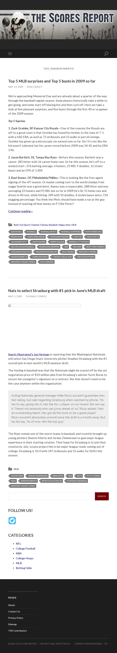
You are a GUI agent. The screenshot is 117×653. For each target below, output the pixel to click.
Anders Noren (93, 643)
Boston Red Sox (93, 232)
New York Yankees (95, 247)
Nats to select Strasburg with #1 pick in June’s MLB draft (56, 290)
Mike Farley (34, 87)
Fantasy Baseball (49, 224)
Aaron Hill (16, 232)
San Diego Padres (87, 252)
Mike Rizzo (58, 476)
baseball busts (48, 232)
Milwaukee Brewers (49, 247)
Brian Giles (16, 237)
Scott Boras (93, 476)
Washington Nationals (23, 262)
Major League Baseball (22, 247)
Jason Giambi (38, 242)
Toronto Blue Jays (62, 257)
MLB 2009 (77, 247)
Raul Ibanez (68, 252)
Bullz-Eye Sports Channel (26, 224)
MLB (73, 224)
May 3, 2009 (15, 296)
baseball (31, 232)
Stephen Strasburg (77, 481)
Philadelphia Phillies (46, 252)
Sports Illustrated (52, 481)
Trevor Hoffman (85, 257)
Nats (79, 476)
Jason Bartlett (19, 242)
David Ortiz (93, 237)
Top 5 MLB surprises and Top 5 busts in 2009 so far (52, 81)
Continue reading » (20, 211)
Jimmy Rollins (57, 242)
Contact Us (14, 611)
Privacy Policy (15, 617)
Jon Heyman (17, 476)
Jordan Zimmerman (38, 476)
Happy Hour (64, 224)
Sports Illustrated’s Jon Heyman (28, 354)
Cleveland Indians (59, 237)
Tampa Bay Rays (40, 257)
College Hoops (24, 558)
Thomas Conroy (36, 296)
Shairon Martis (19, 257)
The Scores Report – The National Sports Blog (43, 643)
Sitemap (12, 624)
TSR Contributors (17, 630)
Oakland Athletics (21, 252)
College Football (25, 548)
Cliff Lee (77, 237)
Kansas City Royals (79, 242)
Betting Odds (24, 568)
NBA (19, 553)
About (11, 605)
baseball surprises (71, 232)
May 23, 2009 (15, 87)
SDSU (13, 481)
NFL (18, 543)
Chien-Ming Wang (36, 237)
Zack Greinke (47, 262)
